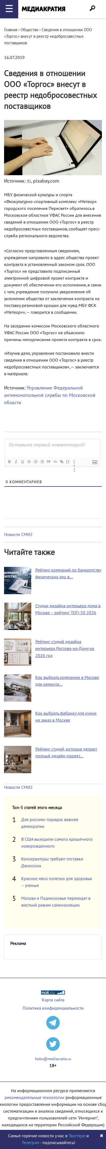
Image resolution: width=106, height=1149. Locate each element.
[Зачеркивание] (29, 461)
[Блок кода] (55, 461)
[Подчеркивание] (22, 461)
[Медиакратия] (43, 9)
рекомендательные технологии (34, 1097)
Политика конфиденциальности (53, 1008)
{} (68, 461)
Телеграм (30, 1142)
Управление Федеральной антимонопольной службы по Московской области (49, 395)
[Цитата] (48, 461)
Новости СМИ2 (18, 534)
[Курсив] (16, 461)
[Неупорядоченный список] (42, 461)
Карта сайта (53, 1000)
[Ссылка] (61, 461)
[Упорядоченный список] (35, 461)
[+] (74, 462)
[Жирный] (9, 461)
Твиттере (76, 1135)
